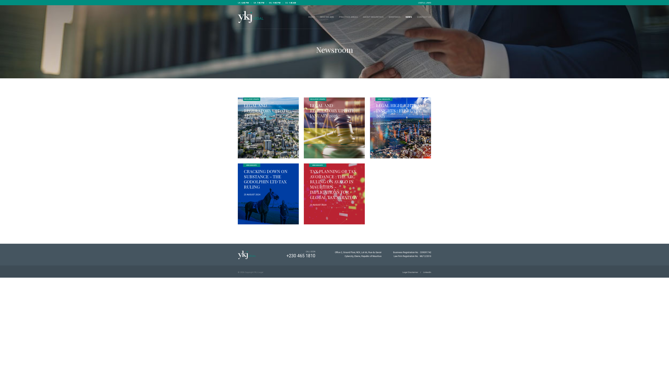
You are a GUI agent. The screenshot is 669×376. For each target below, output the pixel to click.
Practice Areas (348, 17)
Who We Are (327, 17)
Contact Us (424, 17)
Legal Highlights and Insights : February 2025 (401, 110)
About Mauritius (373, 17)
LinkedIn (427, 272)
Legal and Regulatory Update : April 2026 (267, 110)
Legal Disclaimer (410, 272)
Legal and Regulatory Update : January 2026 (333, 110)
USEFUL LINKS (424, 3)
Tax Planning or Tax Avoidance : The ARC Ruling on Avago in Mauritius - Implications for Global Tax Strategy (333, 184)
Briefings (394, 17)
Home (311, 17)
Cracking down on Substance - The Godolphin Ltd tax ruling (265, 179)
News (409, 17)
